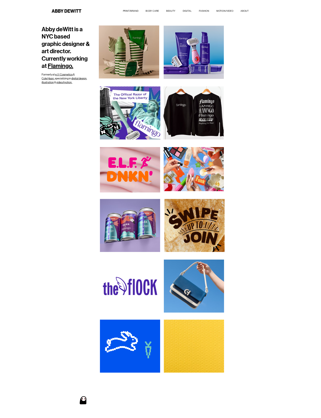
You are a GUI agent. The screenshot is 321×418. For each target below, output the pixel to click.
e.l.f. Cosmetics (64, 74)
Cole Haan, (48, 78)
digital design (79, 78)
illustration (48, 82)
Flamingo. (60, 65)
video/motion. (64, 82)
